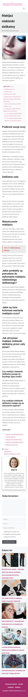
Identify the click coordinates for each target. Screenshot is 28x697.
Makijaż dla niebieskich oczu (14, 439)
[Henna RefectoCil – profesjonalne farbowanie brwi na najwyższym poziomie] (14, 611)
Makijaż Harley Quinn (12, 444)
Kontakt (20, 684)
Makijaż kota (7, 451)
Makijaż (6, 449)
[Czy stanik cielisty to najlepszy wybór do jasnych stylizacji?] (14, 588)
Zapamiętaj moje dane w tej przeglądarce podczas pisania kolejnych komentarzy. (12, 534)
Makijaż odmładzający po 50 (12, 454)
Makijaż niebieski (11, 437)
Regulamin (11, 687)
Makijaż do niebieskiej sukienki (14, 442)
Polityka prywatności (11, 684)
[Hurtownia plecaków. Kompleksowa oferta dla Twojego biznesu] (14, 661)
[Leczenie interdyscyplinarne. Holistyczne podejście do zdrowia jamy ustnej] (14, 637)
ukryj (12, 86)
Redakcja (17, 687)
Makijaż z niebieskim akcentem (14, 434)
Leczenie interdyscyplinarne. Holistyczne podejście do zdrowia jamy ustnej (13, 650)
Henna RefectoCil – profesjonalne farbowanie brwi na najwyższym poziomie (13, 624)
